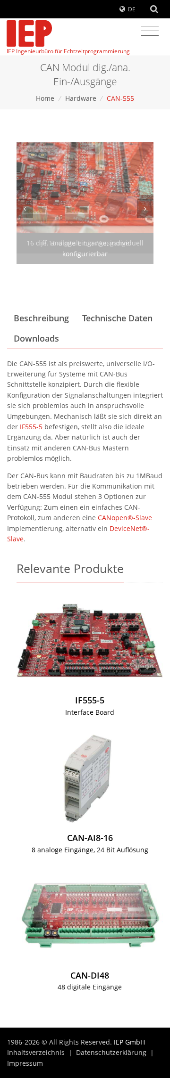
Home (45, 98)
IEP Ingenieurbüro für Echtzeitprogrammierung (68, 51)
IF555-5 (31, 426)
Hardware (80, 98)
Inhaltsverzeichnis (36, 1052)
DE (132, 9)
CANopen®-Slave (125, 517)
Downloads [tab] (36, 338)
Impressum (25, 1063)
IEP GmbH (129, 1041)
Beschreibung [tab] (41, 318)
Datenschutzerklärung (111, 1052)
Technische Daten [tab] (117, 318)
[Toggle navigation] (149, 31)
